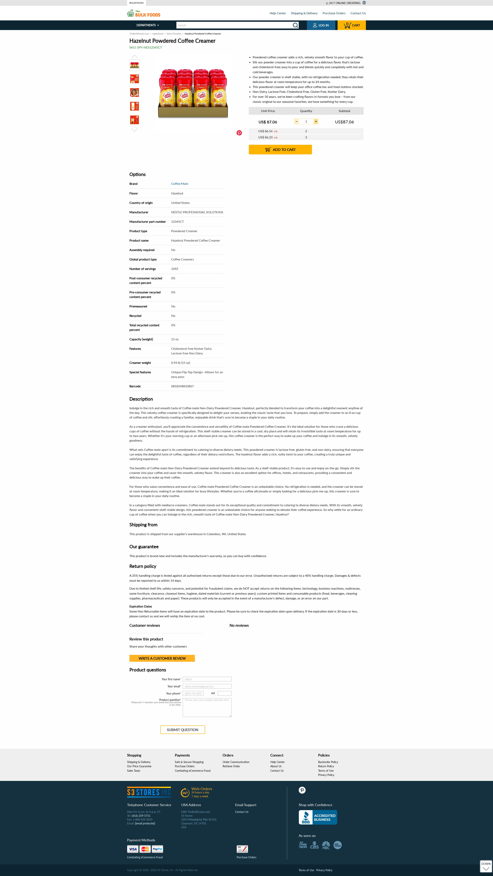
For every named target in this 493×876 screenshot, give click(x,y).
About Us (276, 766)
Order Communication (236, 762)
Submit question (182, 730)
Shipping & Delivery (304, 13)
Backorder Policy (328, 762)
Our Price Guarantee (139, 766)
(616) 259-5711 (141, 815)
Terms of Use (326, 770)
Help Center (278, 13)
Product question (169, 700)
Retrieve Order (231, 766)
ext (213, 693)
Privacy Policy (326, 774)
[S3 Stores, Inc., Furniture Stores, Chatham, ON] (318, 817)
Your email (174, 686)
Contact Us (358, 13)
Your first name (171, 679)
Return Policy (326, 766)
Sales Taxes (133, 770)
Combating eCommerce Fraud (192, 770)
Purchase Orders (334, 13)
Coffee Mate (179, 183)
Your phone (173, 693)
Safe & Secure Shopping (189, 762)
